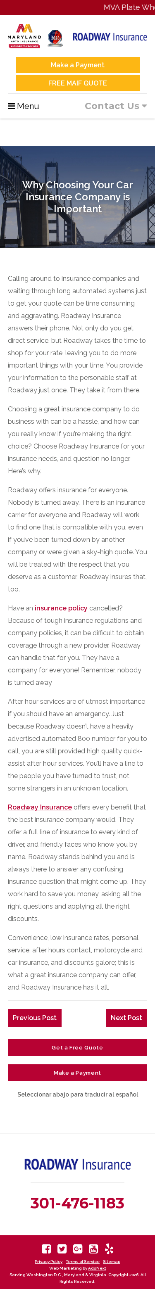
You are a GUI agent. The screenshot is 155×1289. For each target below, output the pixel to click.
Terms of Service (83, 1261)
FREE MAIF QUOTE (77, 83)
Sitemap (111, 1261)
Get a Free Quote (77, 1047)
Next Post (126, 1018)
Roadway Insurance (40, 807)
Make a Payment (78, 65)
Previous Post (35, 1018)
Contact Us (113, 106)
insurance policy (61, 608)
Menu (28, 106)
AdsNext (97, 1268)
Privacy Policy (48, 1261)
